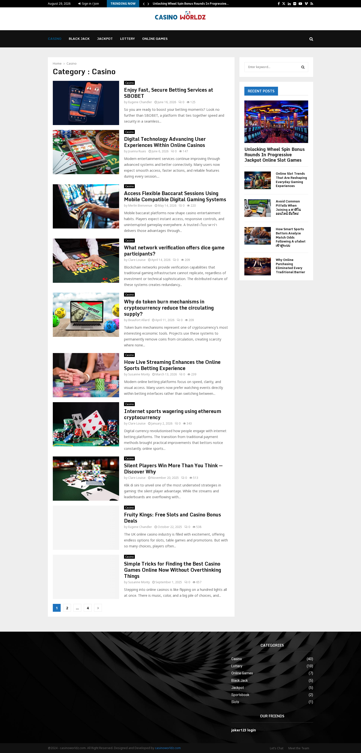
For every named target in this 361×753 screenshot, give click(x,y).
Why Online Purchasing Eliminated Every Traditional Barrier (290, 266)
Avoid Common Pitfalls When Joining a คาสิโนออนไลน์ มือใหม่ (288, 207)
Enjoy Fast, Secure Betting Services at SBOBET (168, 93)
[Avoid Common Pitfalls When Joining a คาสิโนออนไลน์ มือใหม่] (257, 208)
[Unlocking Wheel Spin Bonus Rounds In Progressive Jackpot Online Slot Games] (276, 121)
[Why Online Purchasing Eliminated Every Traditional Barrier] (257, 266)
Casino (54, 38)
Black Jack (79, 38)
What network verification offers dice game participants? (174, 250)
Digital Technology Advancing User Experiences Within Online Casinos (165, 142)
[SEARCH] (303, 67)
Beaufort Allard (139, 320)
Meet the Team (298, 748)
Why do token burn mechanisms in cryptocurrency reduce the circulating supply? (169, 308)
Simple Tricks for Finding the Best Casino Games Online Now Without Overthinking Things (172, 570)
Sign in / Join (90, 3)
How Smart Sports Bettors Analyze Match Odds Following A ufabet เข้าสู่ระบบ (290, 237)
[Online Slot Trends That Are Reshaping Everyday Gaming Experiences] (257, 180)
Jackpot (105, 38)
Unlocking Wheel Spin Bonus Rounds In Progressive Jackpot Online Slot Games (274, 154)
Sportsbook (240, 695)
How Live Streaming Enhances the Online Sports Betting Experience (172, 365)
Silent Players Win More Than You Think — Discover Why (173, 468)
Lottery (127, 38)
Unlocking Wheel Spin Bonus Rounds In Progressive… (191, 3)
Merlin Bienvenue (140, 205)
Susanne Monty (139, 374)
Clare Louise (137, 260)
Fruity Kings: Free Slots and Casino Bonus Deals (172, 518)
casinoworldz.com (168, 748)
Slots (235, 702)
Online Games (154, 38)
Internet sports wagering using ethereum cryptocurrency (172, 414)
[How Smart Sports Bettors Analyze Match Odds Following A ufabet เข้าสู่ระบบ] (257, 236)
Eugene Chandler (140, 102)
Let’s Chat (276, 748)
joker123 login (243, 730)
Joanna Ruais (137, 151)
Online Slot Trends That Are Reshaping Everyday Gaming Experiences (291, 179)
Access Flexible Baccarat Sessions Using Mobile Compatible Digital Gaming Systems (175, 196)
